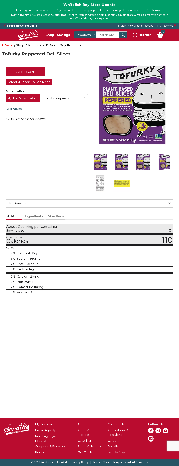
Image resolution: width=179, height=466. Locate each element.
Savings (63, 35)
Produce (34, 45)
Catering (84, 440)
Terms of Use (101, 462)
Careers (113, 440)
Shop (50, 35)
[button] (100, 162)
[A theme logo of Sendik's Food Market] (28, 35)
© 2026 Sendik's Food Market (49, 462)
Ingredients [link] (34, 216)
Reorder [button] (145, 34)
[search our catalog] (123, 35)
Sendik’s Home (89, 446)
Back (8, 45)
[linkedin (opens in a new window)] (151, 440)
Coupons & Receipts (50, 446)
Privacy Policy (79, 462)
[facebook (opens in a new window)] (151, 431)
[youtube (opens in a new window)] (165, 431)
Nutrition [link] (13, 216)
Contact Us (116, 424)
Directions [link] (55, 216)
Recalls (113, 446)
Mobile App (116, 452)
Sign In (125, 25)
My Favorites (165, 25)
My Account (44, 424)
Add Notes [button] (14, 108)
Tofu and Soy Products (63, 45)
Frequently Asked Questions (130, 462)
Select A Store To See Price (28, 82)
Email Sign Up (45, 430)
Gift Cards (85, 452)
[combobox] (85, 34)
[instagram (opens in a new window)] (158, 431)
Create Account (143, 25)
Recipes (41, 452)
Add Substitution (25, 98)
